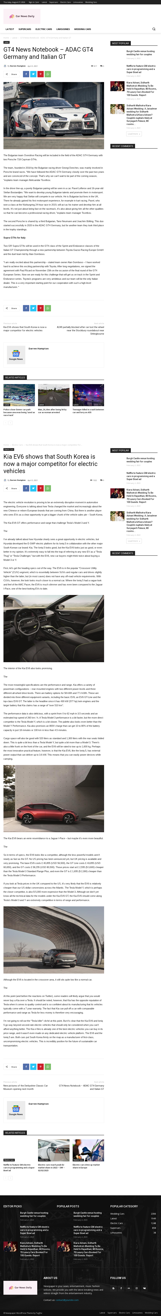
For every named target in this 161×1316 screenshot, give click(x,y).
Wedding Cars (151, 1312)
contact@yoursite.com (67, 1299)
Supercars (112, 1312)
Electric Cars (124, 1312)
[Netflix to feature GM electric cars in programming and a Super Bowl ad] (117, 69)
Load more (133, 133)
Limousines (137, 1312)
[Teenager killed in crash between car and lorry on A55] (88, 395)
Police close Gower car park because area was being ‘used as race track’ (19, 412)
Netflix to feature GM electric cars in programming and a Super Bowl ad (141, 69)
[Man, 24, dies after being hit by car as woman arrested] (53, 395)
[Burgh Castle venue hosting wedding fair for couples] (117, 55)
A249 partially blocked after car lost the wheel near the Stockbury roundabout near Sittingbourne (80, 330)
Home (6, 37)
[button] (154, 29)
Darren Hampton (18, 66)
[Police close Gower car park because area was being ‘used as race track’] (19, 395)
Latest (14, 37)
